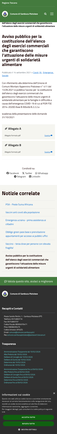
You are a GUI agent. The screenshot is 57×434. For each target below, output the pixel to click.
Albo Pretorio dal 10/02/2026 (15, 354)
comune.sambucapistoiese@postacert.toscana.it (26, 334)
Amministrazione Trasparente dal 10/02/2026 (22, 351)
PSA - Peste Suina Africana (19, 204)
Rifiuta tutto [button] (28, 424)
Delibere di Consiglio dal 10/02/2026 (18, 357)
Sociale (5, 75)
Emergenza (48, 72)
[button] (28, 429)
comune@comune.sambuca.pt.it (21, 332)
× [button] (54, 393)
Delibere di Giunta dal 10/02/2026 (17, 359)
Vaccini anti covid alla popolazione (23, 212)
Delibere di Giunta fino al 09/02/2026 (18, 377)
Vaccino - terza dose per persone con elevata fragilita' (28, 246)
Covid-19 (37, 72)
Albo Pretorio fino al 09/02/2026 (17, 371)
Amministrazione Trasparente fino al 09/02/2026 (23, 369)
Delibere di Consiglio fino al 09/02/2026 (19, 374)
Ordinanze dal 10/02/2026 (14, 365)
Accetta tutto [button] (28, 417)
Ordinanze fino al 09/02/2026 (16, 382)
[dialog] (28, 412)
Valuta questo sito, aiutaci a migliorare (30, 281)
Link (3, 412)
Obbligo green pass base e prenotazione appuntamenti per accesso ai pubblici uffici (27, 234)
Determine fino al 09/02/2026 (16, 379)
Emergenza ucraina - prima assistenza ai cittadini (26, 222)
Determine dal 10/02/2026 (14, 362)
